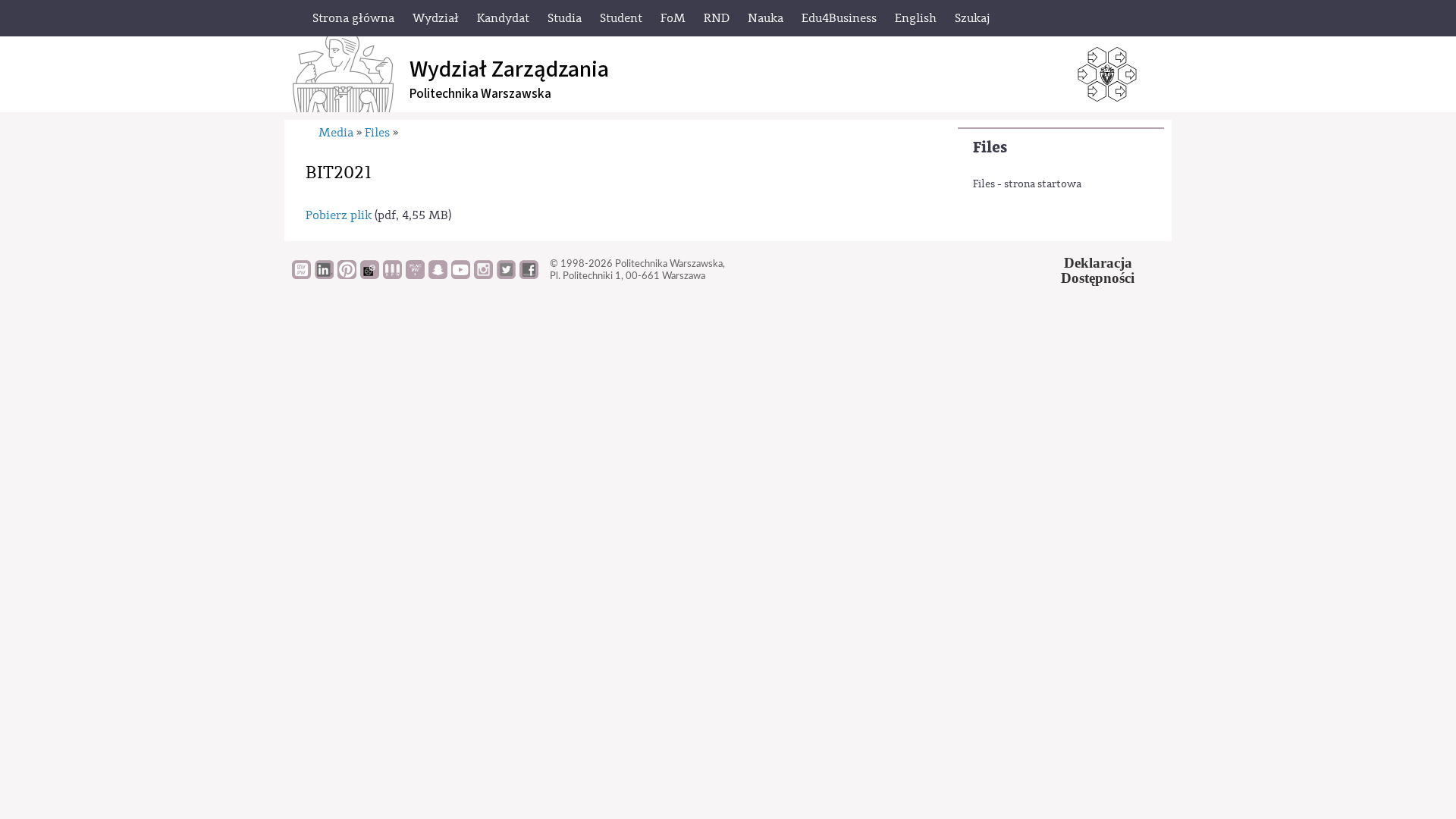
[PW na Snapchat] (437, 275)
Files (990, 147)
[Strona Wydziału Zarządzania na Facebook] (528, 275)
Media (335, 132)
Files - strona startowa (1027, 184)
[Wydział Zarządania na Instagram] (483, 275)
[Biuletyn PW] (392, 275)
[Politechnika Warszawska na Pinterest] (346, 275)
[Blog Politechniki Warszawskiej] (415, 275)
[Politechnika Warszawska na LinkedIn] (324, 275)
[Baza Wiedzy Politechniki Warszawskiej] (301, 275)
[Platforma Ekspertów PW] (369, 275)
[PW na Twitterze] (506, 275)
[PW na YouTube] (460, 275)
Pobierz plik (339, 215)
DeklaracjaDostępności (1097, 271)
